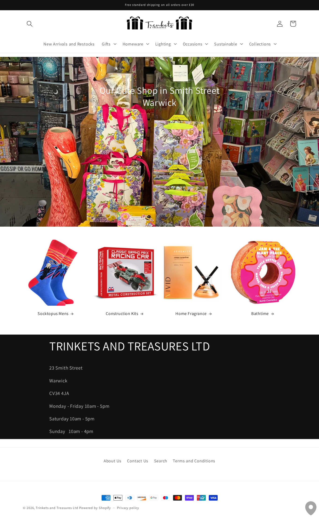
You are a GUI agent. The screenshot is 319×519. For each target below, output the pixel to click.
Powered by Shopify (95, 507)
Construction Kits (122, 313)
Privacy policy (128, 507)
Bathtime (260, 313)
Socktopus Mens (53, 313)
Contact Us (137, 461)
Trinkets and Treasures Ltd (57, 507)
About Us (112, 461)
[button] (29, 23)
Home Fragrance (190, 313)
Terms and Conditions (194, 461)
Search (160, 461)
